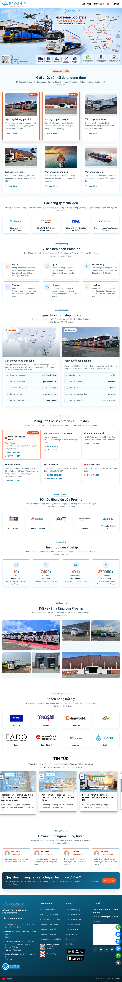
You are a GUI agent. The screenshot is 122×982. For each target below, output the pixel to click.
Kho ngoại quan (72, 939)
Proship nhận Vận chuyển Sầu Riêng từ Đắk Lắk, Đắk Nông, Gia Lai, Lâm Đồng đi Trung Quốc (76, 797)
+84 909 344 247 (13, 456)
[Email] (106, 949)
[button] (51, 904)
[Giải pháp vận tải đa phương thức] (61, 36)
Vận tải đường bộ (73, 910)
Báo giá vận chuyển (48, 910)
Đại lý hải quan (72, 934)
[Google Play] (77, 951)
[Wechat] (118, 962)
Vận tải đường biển (73, 919)
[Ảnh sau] (118, 36)
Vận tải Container (73, 924)
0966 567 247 (78, 854)
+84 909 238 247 (53, 446)
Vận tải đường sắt (73, 914)
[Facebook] (95, 949)
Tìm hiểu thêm (11, 134)
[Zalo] (101, 949)
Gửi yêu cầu (109, 880)
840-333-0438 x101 (54, 475)
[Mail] (118, 948)
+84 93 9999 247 (13, 453)
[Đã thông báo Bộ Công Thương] (11, 966)
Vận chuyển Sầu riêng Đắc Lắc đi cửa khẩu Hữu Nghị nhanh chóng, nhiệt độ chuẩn (36, 797)
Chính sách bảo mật (48, 934)
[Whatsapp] (112, 949)
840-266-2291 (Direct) (55, 478)
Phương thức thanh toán (50, 919)
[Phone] (118, 927)
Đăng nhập (86, 4)
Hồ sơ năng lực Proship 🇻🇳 (50, 939)
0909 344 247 (18, 854)
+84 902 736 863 (92, 475)
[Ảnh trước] (4, 36)
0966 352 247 (108, 854)
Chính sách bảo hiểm (48, 929)
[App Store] (77, 958)
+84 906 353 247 (53, 450)
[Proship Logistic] (14, 4)
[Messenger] (118, 941)
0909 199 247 (48, 854)
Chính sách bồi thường (49, 924)
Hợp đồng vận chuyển (49, 914)
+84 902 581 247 (92, 444)
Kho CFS (70, 944)
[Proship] (19, 904)
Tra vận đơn (99, 4)
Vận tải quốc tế (72, 929)
